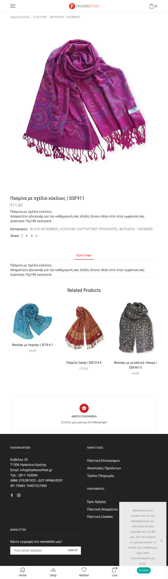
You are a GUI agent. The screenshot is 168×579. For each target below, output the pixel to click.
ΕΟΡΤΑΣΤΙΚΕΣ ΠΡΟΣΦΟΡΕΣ (97, 229)
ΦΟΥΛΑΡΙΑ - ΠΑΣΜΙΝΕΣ (65, 17)
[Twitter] (21, 236)
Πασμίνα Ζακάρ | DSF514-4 (83, 363)
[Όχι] (161, 540)
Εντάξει (144, 570)
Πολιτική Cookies (100, 517)
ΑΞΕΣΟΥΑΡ (40, 17)
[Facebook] (26, 236)
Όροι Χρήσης (96, 502)
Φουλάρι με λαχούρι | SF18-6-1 (32, 345)
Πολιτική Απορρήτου (102, 509)
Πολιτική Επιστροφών (103, 461)
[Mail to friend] (36, 236)
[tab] (84, 256)
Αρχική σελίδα (20, 17)
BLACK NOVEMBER (44, 229)
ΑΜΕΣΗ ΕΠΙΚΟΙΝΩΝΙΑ (84, 416)
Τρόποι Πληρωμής (100, 476)
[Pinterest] (31, 236)
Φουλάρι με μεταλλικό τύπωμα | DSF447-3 (135, 365)
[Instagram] (18, 495)
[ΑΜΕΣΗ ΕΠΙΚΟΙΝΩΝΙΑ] (84, 408)
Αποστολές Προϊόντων (104, 468)
